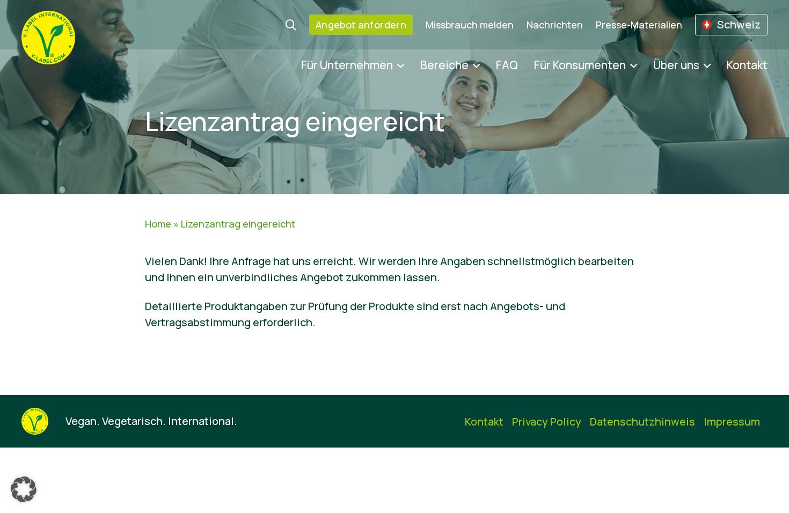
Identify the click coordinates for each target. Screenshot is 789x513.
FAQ (507, 64)
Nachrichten (555, 24)
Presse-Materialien (639, 24)
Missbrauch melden (470, 24)
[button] (23, 489)
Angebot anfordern (361, 24)
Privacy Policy (546, 421)
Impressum (732, 421)
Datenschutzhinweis (642, 421)
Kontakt (747, 64)
